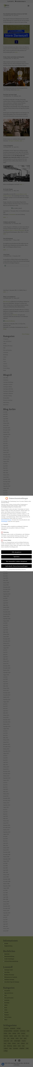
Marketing (6, 532)
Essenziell (5, 524)
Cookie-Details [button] (10, 569)
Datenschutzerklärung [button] (17, 569)
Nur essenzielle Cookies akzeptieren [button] (16, 561)
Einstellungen (4, 521)
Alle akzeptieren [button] (16, 552)
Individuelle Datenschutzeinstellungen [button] (16, 566)
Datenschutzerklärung (6, 519)
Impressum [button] (24, 569)
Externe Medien (7, 540)
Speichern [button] (16, 556)
